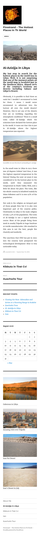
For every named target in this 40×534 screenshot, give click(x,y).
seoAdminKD (10, 252)
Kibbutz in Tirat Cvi (13, 311)
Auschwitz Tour (11, 305)
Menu (6, 36)
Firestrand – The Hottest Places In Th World (18, 29)
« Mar (9, 363)
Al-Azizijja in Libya (13, 308)
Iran (7, 314)
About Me (7, 501)
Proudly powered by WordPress (13, 530)
